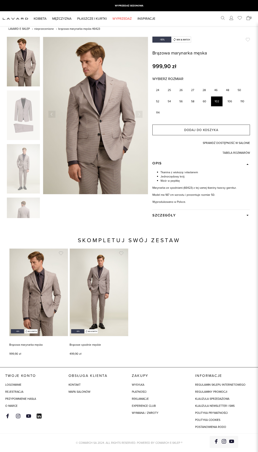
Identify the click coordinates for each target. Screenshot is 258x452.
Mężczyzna (62, 18)
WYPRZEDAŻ (122, 18)
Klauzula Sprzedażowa (212, 399)
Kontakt (75, 385)
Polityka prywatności (211, 413)
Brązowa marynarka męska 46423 (79, 29)
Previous (51, 114)
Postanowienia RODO (210, 427)
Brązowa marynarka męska (26, 345)
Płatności (139, 392)
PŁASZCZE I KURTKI (92, 18)
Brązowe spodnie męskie (85, 345)
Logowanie (13, 385)
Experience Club (144, 406)
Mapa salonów (79, 392)
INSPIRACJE (146, 18)
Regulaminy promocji (211, 392)
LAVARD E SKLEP (19, 29)
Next (139, 114)
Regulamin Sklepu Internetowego (220, 385)
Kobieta (40, 18)
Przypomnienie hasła (20, 399)
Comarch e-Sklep (167, 443)
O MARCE (11, 406)
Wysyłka (138, 385)
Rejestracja (14, 392)
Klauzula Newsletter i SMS (215, 406)
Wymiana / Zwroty (145, 413)
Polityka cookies (207, 420)
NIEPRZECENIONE (44, 29)
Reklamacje (140, 399)
